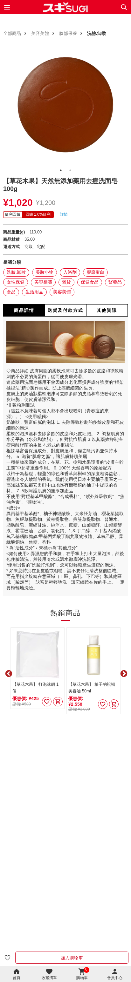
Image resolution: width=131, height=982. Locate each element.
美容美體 (62, 291)
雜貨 (66, 282)
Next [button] (123, 673)
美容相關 (43, 282)
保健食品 (90, 282)
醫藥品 (115, 282)
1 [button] (61, 170)
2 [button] (70, 170)
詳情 (64, 214)
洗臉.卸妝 (16, 272)
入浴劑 (70, 272)
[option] (65, 105)
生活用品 (34, 291)
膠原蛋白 (95, 272)
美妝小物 (44, 272)
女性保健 (15, 282)
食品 (11, 291)
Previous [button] (8, 673)
